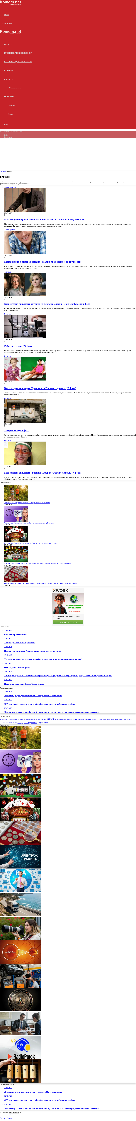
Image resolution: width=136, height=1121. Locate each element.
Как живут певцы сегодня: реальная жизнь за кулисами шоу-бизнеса (44, 219)
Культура (8, 70)
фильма (130, 719)
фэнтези (26, 723)
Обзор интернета (14, 88)
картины (73, 719)
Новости (8, 79)
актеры (14, 719)
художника (43, 722)
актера (2, 719)
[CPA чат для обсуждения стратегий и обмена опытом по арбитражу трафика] (16, 521)
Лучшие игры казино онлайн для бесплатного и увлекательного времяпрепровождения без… (38, 563)
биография (26, 719)
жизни (44, 719)
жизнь (50, 719)
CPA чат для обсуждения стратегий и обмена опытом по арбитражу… (29, 523)
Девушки (11, 105)
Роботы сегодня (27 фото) (18, 346)
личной (93, 719)
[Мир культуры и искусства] (10, 4)
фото (3, 722)
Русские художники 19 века (18, 53)
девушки (37, 719)
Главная (3, 171)
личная (88, 719)
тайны (112, 719)
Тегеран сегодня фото (16, 430)
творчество (119, 719)
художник (32, 722)
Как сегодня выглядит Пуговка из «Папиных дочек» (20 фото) (40, 388)
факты (126, 719)
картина (66, 719)
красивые (81, 719)
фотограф (12, 722)
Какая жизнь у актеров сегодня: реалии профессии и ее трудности (42, 261)
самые (108, 719)
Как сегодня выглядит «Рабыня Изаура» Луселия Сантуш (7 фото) (42, 472)
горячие (31, 719)
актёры (20, 719)
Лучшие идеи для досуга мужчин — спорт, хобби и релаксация (27, 503)
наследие (99, 719)
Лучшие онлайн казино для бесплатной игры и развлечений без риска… (30, 543)
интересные (59, 719)
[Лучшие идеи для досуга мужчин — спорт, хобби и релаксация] (16, 501)
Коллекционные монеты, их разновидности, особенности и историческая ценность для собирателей (40, 583)
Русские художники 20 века (18, 62)
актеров (8, 719)
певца (104, 719)
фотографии (20, 723)
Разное (10, 114)
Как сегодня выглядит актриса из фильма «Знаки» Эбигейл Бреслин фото (47, 303)
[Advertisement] (68, 154)
